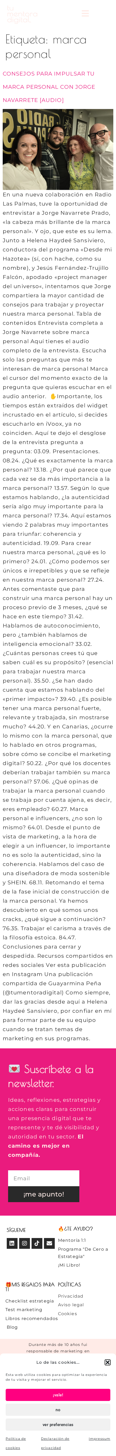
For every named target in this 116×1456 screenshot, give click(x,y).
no (58, 1409)
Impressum (99, 1439)
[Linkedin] (12, 1243)
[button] (107, 1362)
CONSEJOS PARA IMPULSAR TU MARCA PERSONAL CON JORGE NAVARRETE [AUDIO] (49, 86)
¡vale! (58, 1395)
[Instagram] (24, 1243)
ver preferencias (58, 1424)
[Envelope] (49, 1243)
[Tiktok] (37, 1243)
